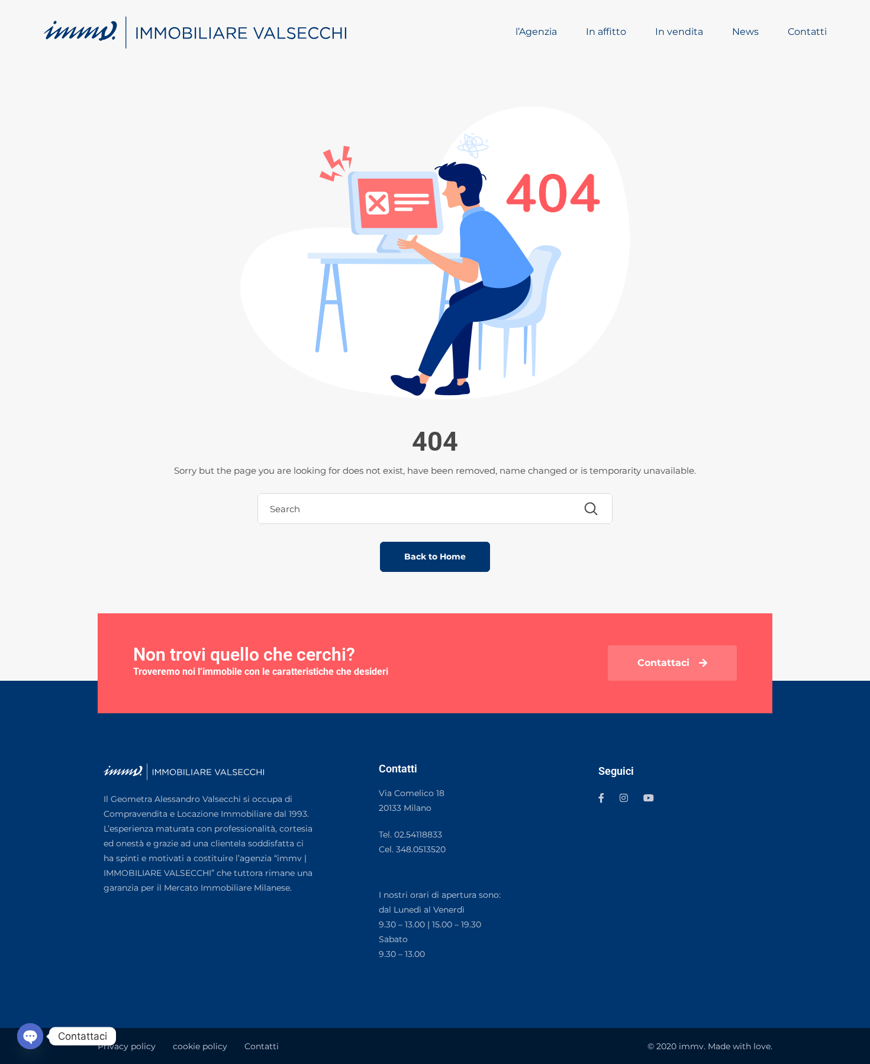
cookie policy (200, 1046)
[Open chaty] (30, 1036)
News (745, 31)
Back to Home (435, 556)
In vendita (679, 31)
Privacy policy (127, 1046)
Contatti (807, 31)
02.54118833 (418, 834)
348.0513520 (421, 849)
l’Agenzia (536, 31)
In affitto (606, 31)
